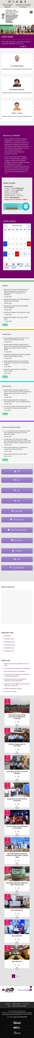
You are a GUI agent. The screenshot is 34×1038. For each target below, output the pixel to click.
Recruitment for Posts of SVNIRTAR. (14, 671)
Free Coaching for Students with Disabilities (17, 668)
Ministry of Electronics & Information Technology (17, 1013)
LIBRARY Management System (13, 688)
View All (5, 324)
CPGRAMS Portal (9, 648)
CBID (18, 559)
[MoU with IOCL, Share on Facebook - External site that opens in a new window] (16, 965)
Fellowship (18, 551)
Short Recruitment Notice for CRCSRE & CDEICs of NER (15, 370)
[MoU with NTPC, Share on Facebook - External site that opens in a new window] (16, 939)
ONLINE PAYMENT (18, 568)
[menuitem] (13, 1)
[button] (31, 12)
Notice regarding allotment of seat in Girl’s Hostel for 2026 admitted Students (16, 338)
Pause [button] (32, 26)
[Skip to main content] (9, 1)
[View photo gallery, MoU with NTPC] (17, 943)
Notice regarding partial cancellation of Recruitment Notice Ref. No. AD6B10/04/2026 (17, 400)
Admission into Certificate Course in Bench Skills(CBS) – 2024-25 (16, 684)
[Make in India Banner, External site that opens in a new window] (9, 990)
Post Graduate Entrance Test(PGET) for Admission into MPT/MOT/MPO (15, 680)
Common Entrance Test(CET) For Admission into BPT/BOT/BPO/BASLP (16, 675)
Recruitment (18, 540)
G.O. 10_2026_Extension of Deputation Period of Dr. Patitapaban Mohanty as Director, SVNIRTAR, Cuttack (17, 432)
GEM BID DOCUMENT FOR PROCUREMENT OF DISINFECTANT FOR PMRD (17, 300)
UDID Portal (7, 636)
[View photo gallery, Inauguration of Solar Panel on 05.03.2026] (17, 807)
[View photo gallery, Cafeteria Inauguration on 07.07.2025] (17, 753)
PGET (18, 480)
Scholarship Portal (9, 645)
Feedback (7, 1004)
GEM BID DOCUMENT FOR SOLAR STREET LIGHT (16, 318)
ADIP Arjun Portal (9, 642)
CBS (18, 501)
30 (5, 259)
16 (5, 249)
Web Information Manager (19, 1006)
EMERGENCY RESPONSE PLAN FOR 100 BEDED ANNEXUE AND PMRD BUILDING (17, 355)
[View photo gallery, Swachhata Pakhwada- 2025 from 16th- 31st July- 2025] (17, 891)
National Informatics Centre (21, 1012)
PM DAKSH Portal (9, 639)
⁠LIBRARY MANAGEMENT (18, 530)
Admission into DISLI (10, 691)
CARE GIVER (18, 511)
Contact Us (26, 1004)
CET (18, 472)
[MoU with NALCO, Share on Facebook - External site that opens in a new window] (16, 914)
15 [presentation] (29, 244)
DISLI (18, 490)
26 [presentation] (17, 254)
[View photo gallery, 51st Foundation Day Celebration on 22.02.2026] (17, 835)
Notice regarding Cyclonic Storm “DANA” (15, 454)
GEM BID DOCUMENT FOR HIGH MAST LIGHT (17, 312)
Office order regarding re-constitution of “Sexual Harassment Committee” (16, 448)
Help (9, 1006)
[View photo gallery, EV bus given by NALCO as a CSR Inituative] (17, 780)
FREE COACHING (18, 520)
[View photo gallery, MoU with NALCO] (17, 917)
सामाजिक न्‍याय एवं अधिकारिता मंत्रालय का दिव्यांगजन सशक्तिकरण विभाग (8, 6)
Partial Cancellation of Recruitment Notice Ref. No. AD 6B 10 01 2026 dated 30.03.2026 (17, 407)
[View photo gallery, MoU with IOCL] (17, 968)
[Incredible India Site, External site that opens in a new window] (24, 990)
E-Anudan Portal (9, 651)
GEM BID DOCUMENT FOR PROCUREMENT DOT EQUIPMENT (16, 306)
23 (5, 254)
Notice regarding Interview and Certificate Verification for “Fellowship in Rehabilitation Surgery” (17, 362)
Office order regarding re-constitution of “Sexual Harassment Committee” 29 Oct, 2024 (16, 42)
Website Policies (17, 1004)
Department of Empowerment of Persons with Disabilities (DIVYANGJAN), (23, 6)
